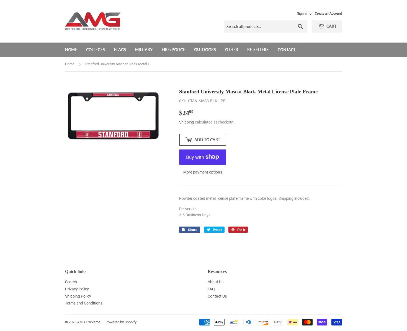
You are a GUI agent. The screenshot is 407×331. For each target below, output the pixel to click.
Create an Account (328, 13)
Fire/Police (173, 49)
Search (71, 282)
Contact (287, 49)
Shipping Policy (78, 296)
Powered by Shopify (120, 322)
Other (231, 49)
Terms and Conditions (83, 303)
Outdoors (205, 49)
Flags (120, 49)
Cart (331, 26)
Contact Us (217, 296)
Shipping (186, 122)
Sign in (302, 13)
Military (144, 49)
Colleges (95, 49)
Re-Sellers (258, 49)
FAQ (211, 289)
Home (71, 49)
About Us (215, 282)
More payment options (202, 172)
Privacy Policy (77, 289)
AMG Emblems (89, 322)
